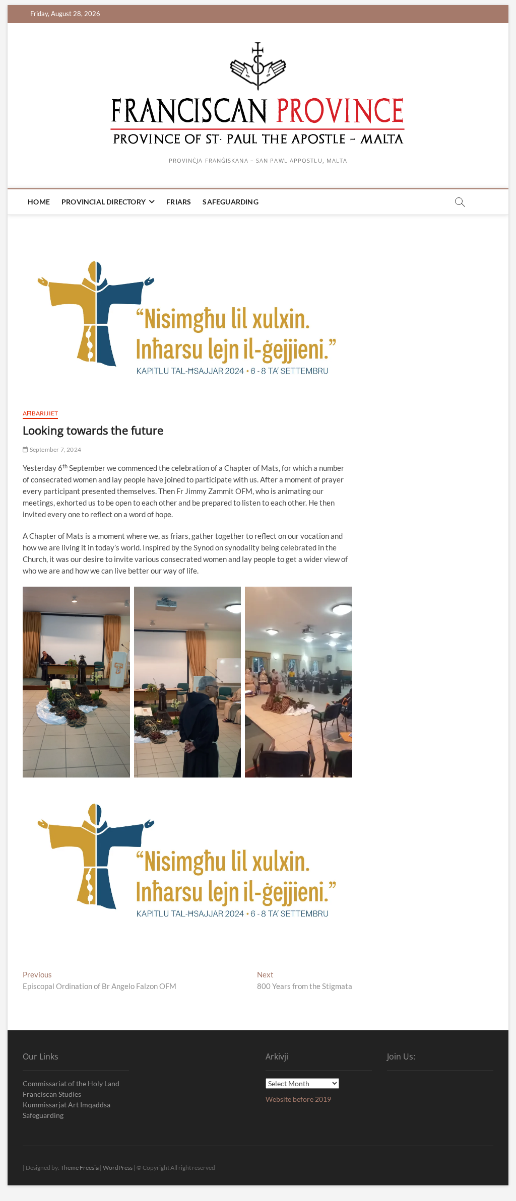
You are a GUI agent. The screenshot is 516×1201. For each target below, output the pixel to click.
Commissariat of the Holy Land (71, 1083)
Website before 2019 (298, 1099)
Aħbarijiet (40, 413)
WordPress (118, 1167)
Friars (178, 201)
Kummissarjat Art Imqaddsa (66, 1104)
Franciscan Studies (52, 1094)
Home (39, 201)
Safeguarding (230, 201)
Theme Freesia (79, 1167)
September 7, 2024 (54, 449)
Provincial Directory (103, 201)
